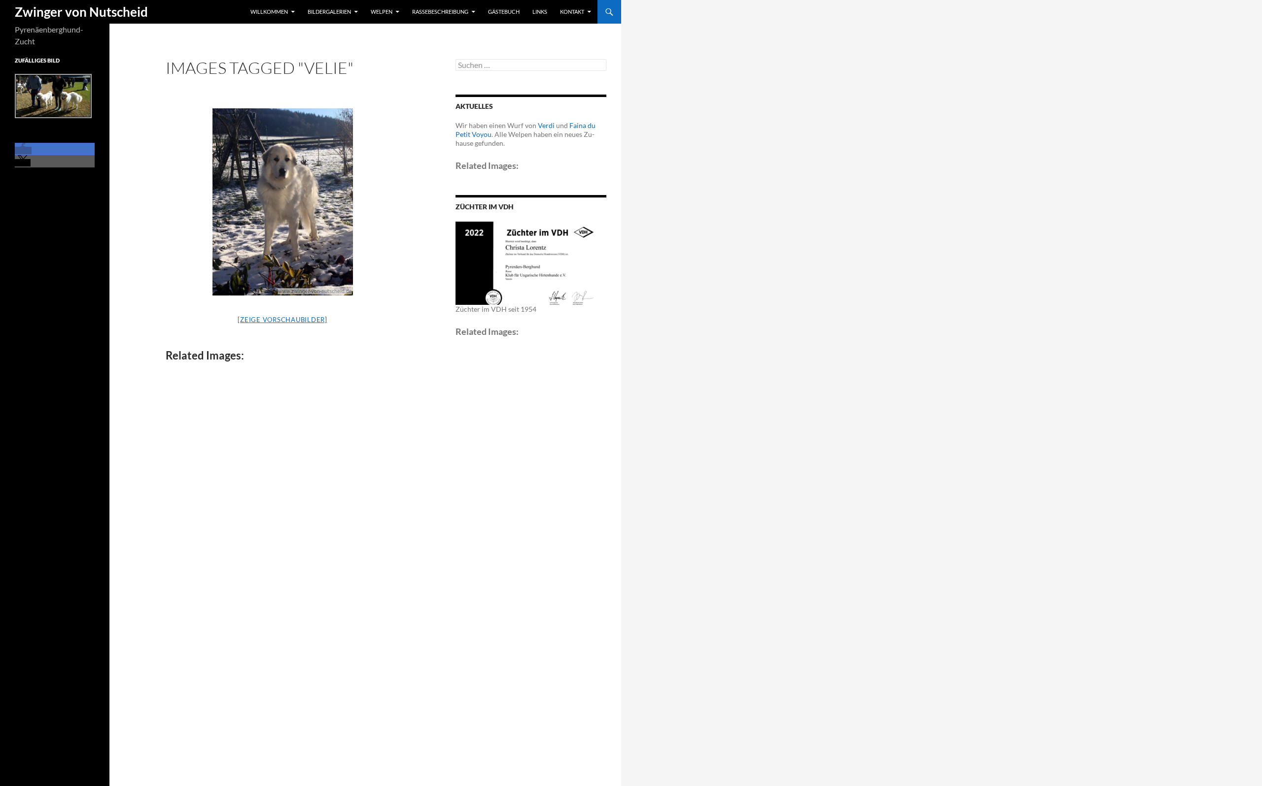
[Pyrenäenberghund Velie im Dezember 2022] (282, 201)
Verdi (546, 125)
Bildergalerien (329, 11)
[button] (23, 150)
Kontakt (572, 11)
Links (539, 11)
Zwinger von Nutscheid (81, 12)
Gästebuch (504, 11)
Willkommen (269, 11)
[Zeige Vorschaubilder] (282, 320)
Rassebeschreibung (440, 11)
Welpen (381, 11)
